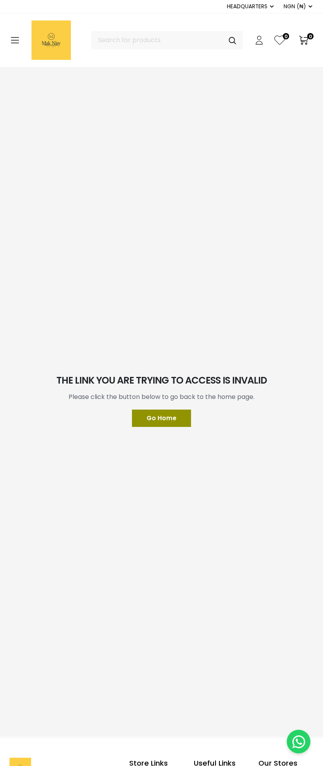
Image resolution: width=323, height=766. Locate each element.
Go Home (161, 418)
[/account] (259, 40)
